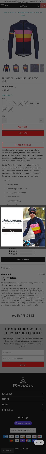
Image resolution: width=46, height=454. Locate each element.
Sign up (12, 231)
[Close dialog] (43, 209)
